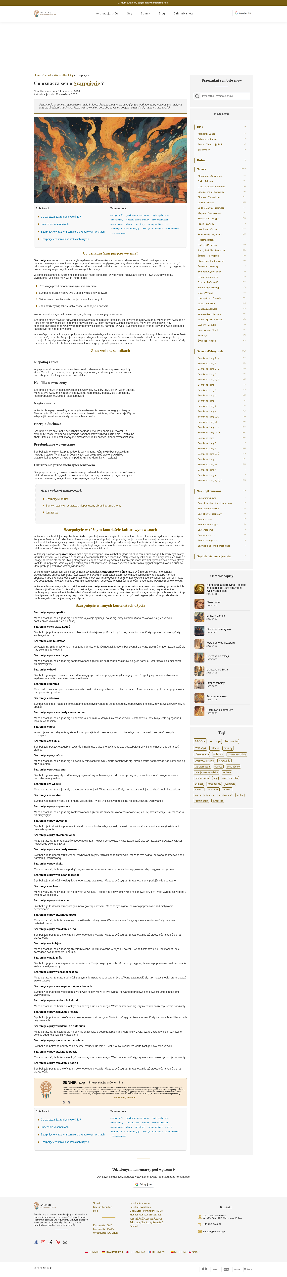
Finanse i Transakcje (222, 197)
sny (215, 778)
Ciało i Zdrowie (222, 181)
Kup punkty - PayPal (103, 1229)
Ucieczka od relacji (217, 656)
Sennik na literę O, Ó (222, 432)
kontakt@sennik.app (214, 1231)
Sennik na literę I (222, 400)
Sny (129, 13)
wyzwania (224, 760)
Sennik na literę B (222, 363)
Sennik (145, 13)
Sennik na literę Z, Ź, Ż (222, 480)
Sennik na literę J (222, 406)
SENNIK (93, 1252)
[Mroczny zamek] (199, 621)
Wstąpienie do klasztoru (220, 642)
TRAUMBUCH (114, 1252)
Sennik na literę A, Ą (222, 358)
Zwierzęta (222, 335)
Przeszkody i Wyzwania (222, 234)
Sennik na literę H (222, 395)
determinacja (202, 778)
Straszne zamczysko (218, 629)
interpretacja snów (204, 795)
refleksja (200, 748)
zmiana (227, 772)
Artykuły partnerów (222, 139)
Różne (221, 160)
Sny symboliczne (222, 535)
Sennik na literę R (222, 448)
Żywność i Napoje (222, 340)
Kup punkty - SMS (102, 1225)
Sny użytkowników (221, 491)
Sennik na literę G (222, 390)
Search (197, 96)
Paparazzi (52, 512)
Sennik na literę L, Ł (222, 416)
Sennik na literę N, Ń (222, 427)
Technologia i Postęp (222, 287)
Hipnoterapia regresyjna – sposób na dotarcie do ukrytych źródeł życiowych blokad (226, 587)
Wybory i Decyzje (222, 324)
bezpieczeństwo (204, 760)
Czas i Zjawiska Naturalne (222, 186)
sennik (200, 741)
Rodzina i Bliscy (222, 239)
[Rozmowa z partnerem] (199, 715)
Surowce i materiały (222, 266)
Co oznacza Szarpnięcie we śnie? (61, 216)
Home (37, 75)
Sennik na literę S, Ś (222, 454)
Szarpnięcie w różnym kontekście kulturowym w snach (73, 231)
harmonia (231, 741)
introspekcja (214, 783)
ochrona (218, 754)
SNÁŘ (195, 1252)
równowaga (202, 754)
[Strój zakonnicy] (199, 688)
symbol (199, 783)
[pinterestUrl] (69, 1102)
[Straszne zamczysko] (199, 634)
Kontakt (134, 1226)
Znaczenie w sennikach (55, 224)
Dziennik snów (183, 13)
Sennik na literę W (222, 464)
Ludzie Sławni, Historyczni (222, 207)
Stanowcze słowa (216, 696)
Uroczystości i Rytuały (222, 298)
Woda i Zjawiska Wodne (222, 319)
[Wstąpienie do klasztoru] (199, 648)
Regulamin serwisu (140, 1203)
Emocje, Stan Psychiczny (222, 192)
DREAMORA (137, 1252)
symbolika (218, 800)
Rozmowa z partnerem (219, 710)
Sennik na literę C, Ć (222, 368)
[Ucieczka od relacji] (199, 661)
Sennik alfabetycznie (221, 351)
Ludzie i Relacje (222, 202)
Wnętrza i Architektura (222, 314)
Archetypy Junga (222, 133)
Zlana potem (213, 602)
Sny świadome (222, 529)
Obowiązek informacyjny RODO (146, 1210)
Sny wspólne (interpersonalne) (222, 545)
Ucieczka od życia (217, 669)
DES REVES (159, 1252)
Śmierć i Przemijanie (222, 255)
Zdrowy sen (222, 149)
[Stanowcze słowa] (199, 702)
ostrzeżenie (233, 766)
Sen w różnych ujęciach (222, 144)
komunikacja (201, 800)
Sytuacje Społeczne (222, 277)
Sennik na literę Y (222, 475)
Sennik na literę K (222, 411)
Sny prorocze (222, 519)
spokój (240, 795)
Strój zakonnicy (215, 683)
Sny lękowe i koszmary (222, 513)
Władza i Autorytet (222, 308)
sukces (218, 766)
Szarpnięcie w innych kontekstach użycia (65, 239)
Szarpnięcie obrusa (57, 499)
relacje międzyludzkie (206, 772)
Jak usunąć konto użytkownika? (146, 1222)
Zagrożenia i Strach (222, 330)
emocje (215, 741)
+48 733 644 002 (212, 1224)
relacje (215, 748)
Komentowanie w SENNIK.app (145, 1214)
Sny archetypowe (222, 498)
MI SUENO (180, 1252)
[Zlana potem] (199, 607)
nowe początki (230, 778)
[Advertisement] (143, 46)
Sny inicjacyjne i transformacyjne (222, 503)
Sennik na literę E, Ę (222, 379)
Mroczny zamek (215, 615)
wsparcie (230, 783)
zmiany (228, 748)
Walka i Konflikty (63, 75)
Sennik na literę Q (222, 443)
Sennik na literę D (222, 374)
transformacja (202, 766)
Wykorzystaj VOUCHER (105, 1232)
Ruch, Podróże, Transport (222, 250)
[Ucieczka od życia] (199, 675)
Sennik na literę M (222, 422)
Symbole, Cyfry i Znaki (222, 271)
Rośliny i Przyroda (222, 245)
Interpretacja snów (106, 13)
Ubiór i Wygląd (222, 293)
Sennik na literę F (222, 384)
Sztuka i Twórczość (222, 282)
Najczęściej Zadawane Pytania (146, 1218)
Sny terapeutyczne (222, 540)
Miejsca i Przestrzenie (222, 213)
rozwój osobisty (237, 754)
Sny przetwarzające (222, 524)
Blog (162, 13)
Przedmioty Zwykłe (222, 229)
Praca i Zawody (222, 223)
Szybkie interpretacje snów (221, 556)
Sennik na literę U (222, 459)
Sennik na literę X (222, 469)
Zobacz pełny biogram (124, 1097)
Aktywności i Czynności (222, 176)
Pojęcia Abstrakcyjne (222, 218)
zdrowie (227, 789)
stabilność (213, 789)
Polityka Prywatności (140, 1207)
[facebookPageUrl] (64, 1102)
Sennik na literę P (222, 438)
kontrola (199, 789)
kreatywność (225, 795)
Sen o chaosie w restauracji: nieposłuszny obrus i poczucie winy (83, 505)
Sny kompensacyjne (222, 508)
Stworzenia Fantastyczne (222, 261)
